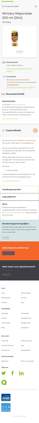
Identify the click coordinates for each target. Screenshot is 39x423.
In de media (5, 323)
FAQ (22, 302)
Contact (24, 298)
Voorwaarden (26, 350)
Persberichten (26, 318)
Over (3, 293)
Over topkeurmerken (10, 119)
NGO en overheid (27, 361)
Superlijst (4, 341)
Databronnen (26, 323)
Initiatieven (25, 328)
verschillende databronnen (14, 212)
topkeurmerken (17, 104)
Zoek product (8, 253)
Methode (4, 313)
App (22, 345)
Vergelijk (19, 51)
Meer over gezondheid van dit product (21, 87)
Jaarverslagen (26, 293)
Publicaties (25, 313)
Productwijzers (26, 341)
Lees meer (6, 274)
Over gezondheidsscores (11, 181)
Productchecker (12, 6)
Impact (4, 318)
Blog (3, 328)
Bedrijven (4, 361)
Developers (5, 350)
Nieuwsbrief (5, 298)
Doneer (4, 302)
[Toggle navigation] (35, 6)
